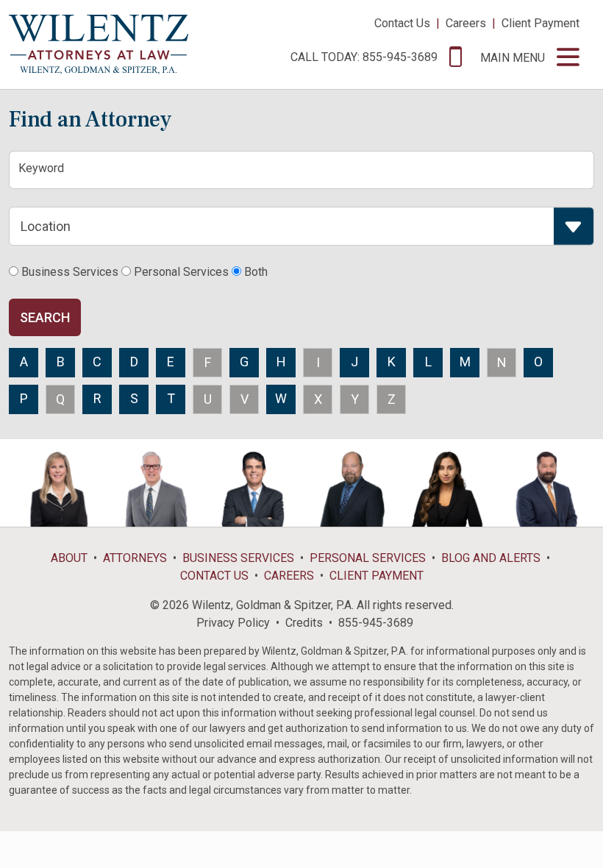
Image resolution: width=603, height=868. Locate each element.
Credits (304, 623)
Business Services (238, 558)
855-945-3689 (375, 623)
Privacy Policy (233, 623)
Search (45, 317)
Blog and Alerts (490, 558)
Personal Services (368, 558)
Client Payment (540, 23)
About (69, 558)
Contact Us (402, 23)
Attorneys (135, 558)
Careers (466, 23)
